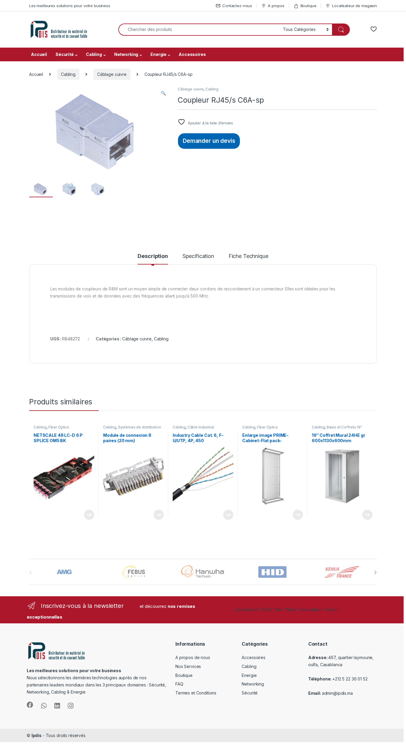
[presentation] (375, 572)
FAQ (179, 683)
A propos (276, 5)
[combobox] (199, 30)
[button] (163, 93)
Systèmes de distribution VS (132, 429)
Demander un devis (209, 140)
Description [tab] (153, 256)
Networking (126, 54)
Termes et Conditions (195, 692)
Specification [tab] (198, 256)
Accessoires (192, 54)
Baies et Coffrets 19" (344, 427)
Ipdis (37, 735)
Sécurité (65, 54)
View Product (86, 515)
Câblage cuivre (112, 74)
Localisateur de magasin (354, 5)
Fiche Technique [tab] (248, 256)
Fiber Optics (58, 427)
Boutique (308, 5)
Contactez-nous (237, 5)
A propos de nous (192, 657)
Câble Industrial (201, 427)
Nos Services (188, 666)
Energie (158, 54)
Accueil (39, 54)
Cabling (94, 54)
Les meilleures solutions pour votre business (69, 5)
